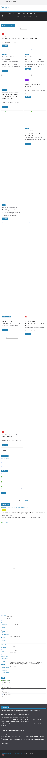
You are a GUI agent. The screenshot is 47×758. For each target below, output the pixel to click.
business (30, 16)
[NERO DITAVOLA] (12, 383)
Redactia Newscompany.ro (14, 36)
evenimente (17, 16)
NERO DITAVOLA (7, 436)
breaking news (11, 19)
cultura (10, 16)
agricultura (11, 13)
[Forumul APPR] (12, 51)
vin (34, 13)
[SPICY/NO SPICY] (5, 568)
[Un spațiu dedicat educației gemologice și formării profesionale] (23, 507)
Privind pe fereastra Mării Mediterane (17, 645)
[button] (14, 13)
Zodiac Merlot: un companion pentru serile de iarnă (34, 323)
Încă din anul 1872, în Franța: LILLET (32, 134)
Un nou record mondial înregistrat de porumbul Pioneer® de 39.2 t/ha (10, 96)
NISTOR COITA (7, 321)
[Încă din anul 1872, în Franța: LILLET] (35, 119)
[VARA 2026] (3, 617)
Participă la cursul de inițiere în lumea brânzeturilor (19, 38)
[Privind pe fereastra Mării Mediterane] (5, 646)
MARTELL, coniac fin (9, 210)
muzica (27, 54)
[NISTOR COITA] (12, 268)
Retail (25, 16)
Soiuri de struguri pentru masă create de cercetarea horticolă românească (25, 624)
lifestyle (4, 510)
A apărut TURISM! (13, 650)
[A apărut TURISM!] (5, 651)
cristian (11, 515)
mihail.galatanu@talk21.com (24, 500)
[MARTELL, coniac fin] (12, 157)
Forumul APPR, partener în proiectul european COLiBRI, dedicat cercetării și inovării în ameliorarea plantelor (27, 635)
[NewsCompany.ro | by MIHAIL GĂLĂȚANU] (2, 16)
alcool (4, 205)
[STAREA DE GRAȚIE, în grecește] (35, 76)
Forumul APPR (7, 59)
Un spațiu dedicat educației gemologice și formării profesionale (23, 513)
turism (18, 13)
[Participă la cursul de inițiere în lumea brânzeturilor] (23, 30)
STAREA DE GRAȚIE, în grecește (32, 85)
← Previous (3, 450)
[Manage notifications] (3, 755)
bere (31, 13)
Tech (35, 16)
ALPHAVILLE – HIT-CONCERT (34, 59)
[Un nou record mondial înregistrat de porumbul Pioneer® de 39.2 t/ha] (12, 81)
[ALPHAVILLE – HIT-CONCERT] (35, 51)
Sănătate (25, 13)
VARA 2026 (9, 616)
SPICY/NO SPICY (13, 567)
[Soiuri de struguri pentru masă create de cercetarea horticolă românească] (5, 625)
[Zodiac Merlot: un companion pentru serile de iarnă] (35, 268)
